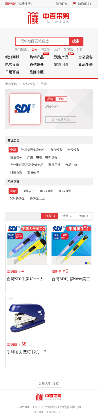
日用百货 (12, 72)
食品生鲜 (71, 164)
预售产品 (61, 57)
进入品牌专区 (61, 119)
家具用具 (61, 64)
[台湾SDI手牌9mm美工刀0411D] (71, 245)
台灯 (57, 49)
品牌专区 (37, 72)
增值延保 (33, 172)
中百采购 (11, 84)
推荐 (48, 216)
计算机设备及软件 (33, 150)
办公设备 (56, 150)
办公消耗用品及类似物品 (26, 164)
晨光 (34, 49)
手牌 (44, 84)
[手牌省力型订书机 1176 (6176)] (27, 318)
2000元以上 (37, 198)
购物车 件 (85, 4)
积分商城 (12, 57)
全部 (13, 150)
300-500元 (64, 191)
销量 (65, 216)
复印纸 (68, 49)
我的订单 (62, 4)
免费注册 (25, 4)
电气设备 (12, 64)
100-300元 (46, 191)
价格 (82, 216)
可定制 (45, 49)
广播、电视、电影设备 (42, 157)
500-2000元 (17, 198)
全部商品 (29, 84)
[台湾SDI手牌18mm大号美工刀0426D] (27, 245)
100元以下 (28, 191)
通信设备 (37, 64)
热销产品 (37, 57)
